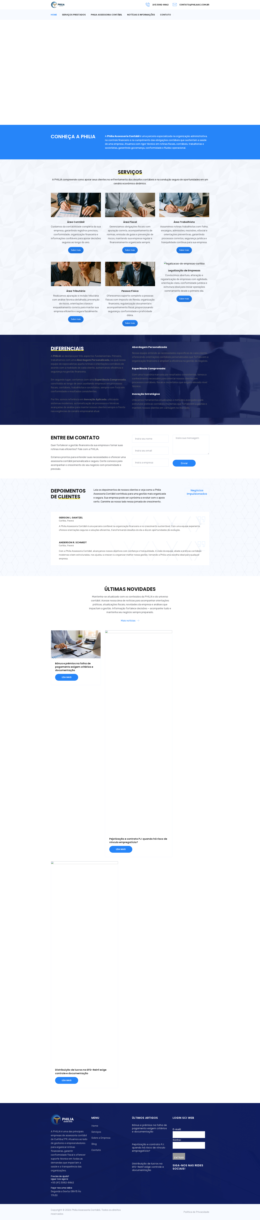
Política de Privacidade (196, 1212)
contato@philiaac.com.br (194, 5)
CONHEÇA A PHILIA (73, 136)
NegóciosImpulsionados (197, 492)
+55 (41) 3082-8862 (62, 1182)
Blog (94, 1143)
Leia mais (67, 677)
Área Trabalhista (184, 222)
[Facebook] (174, 1176)
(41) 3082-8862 (160, 5)
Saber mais (76, 250)
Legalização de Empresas (184, 270)
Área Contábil (75, 222)
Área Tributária (75, 291)
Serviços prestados (74, 14)
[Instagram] (180, 1176)
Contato (165, 14)
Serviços (96, 1131)
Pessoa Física (130, 291)
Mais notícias (128, 620)
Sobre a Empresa (100, 1137)
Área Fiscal (130, 222)
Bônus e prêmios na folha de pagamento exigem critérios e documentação (74, 667)
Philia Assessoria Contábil (106, 14)
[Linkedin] (177, 1176)
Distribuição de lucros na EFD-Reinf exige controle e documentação (80, 1071)
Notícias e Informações (141, 14)
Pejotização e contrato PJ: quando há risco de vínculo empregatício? (148, 1148)
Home (54, 14)
